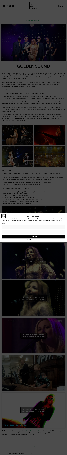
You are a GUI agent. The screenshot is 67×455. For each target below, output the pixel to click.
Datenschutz (35, 240)
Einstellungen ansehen (33, 232)
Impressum (41, 240)
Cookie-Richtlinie (27, 240)
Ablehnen (33, 227)
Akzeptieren (33, 236)
